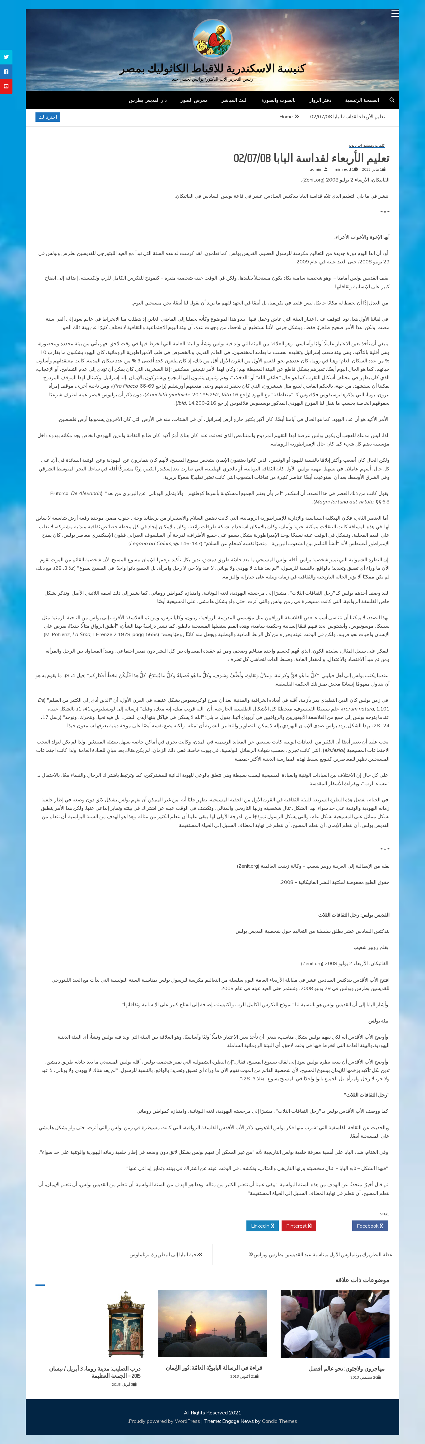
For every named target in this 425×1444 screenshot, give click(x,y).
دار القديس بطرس (148, 100)
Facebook (368, 1226)
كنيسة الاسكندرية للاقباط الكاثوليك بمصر (212, 68)
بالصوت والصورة (278, 100)
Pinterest (297, 1226)
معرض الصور (194, 100)
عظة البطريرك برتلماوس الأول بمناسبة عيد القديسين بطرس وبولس (323, 1254)
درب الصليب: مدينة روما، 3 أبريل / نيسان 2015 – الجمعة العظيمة (95, 1372)
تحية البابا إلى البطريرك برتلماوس (163, 1254)
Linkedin (261, 1226)
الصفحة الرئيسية (362, 100)
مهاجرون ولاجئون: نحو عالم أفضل (347, 1368)
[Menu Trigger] (395, 13)
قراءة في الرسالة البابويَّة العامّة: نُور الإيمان (214, 1367)
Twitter (332, 1226)
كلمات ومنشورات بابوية (367, 146)
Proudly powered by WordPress (165, 1421)
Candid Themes (279, 1421)
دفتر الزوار (320, 100)
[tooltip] (6, 57)
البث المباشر (235, 100)
